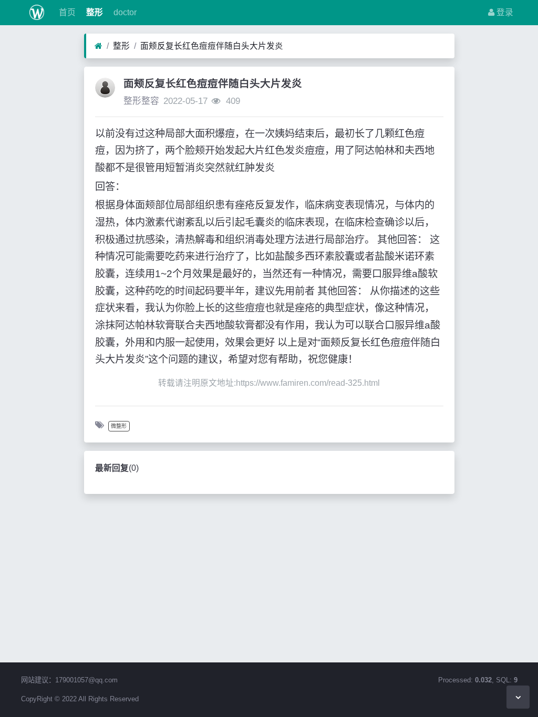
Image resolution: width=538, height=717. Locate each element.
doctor (124, 12)
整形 (93, 12)
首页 (66, 12)
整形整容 (141, 101)
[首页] (98, 46)
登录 (503, 12)
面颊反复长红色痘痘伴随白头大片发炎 (211, 45)
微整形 (119, 426)
